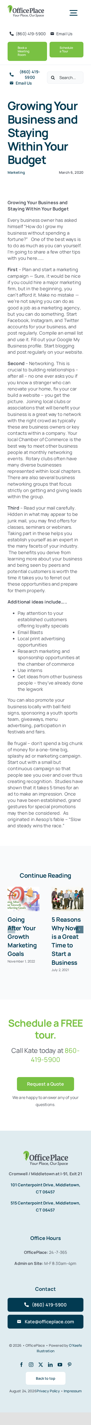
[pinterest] (69, 1364)
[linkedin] (50, 1364)
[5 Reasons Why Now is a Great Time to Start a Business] (67, 899)
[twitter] (40, 1364)
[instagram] (31, 1364)
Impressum (73, 1390)
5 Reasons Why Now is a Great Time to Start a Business (66, 940)
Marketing (16, 172)
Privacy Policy (49, 1390)
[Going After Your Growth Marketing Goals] (23, 899)
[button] (11, 929)
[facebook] (21, 1364)
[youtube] (60, 1364)
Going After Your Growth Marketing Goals (22, 936)
